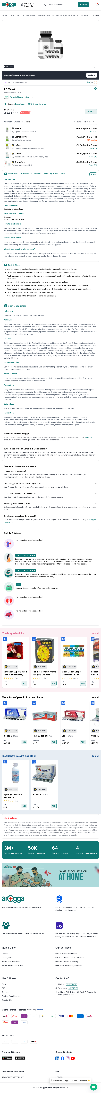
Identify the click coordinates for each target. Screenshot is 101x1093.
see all (95, 633)
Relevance (88, 122)
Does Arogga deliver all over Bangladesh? (22, 483)
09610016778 (71, 984)
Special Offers (8, 1000)
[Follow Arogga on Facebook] (62, 1058)
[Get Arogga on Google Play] (7, 1058)
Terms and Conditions (11, 961)
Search (83, 4)
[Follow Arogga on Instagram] (67, 1058)
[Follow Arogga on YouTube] (73, 1058)
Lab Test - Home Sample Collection (69, 957)
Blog (4, 984)
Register (91, 75)
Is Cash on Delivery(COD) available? (20, 493)
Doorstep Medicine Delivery (66, 961)
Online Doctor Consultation (66, 953)
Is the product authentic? (15, 471)
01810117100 (73, 988)
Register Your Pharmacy (11, 996)
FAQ (3, 988)
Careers (5, 953)
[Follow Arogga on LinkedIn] (57, 1058)
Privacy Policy (7, 957)
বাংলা (94, 174)
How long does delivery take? (17, 503)
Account (5, 992)
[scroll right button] (96, 662)
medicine (88, 437)
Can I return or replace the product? (20, 516)
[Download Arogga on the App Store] (20, 1058)
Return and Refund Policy (12, 965)
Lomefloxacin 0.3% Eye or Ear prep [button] (30, 104)
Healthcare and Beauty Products (68, 965)
